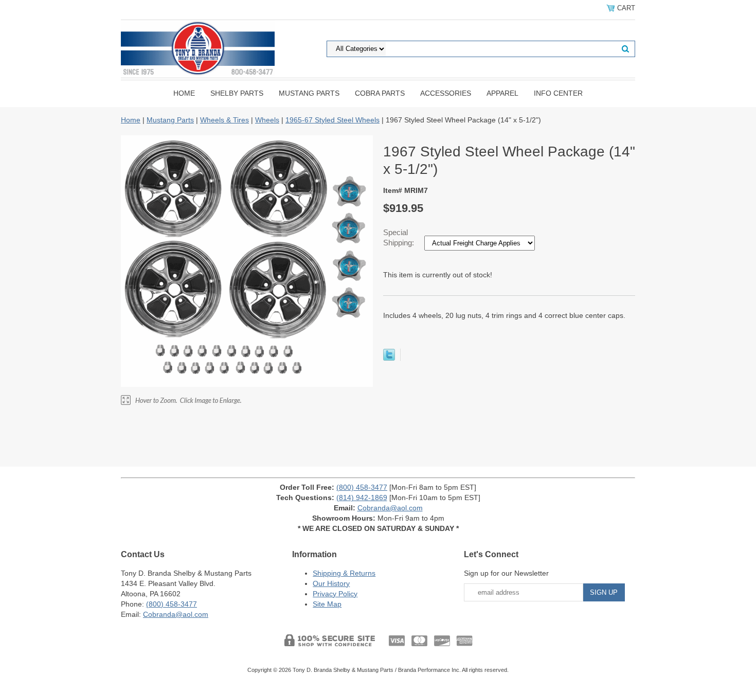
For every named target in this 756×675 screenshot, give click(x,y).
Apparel (502, 93)
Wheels (267, 120)
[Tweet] (389, 358)
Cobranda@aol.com (390, 508)
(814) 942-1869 (361, 497)
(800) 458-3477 (361, 487)
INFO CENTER (558, 93)
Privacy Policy (335, 594)
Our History (331, 583)
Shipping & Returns (344, 573)
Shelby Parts (236, 93)
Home (184, 93)
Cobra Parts (380, 93)
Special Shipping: (399, 237)
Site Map (327, 604)
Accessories (445, 93)
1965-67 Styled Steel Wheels (332, 120)
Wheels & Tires (224, 120)
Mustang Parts (309, 93)
